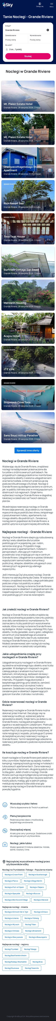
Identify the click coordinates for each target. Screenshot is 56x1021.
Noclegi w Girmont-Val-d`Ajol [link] (16, 912)
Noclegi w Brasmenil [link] (33, 931)
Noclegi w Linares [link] (12, 918)
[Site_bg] (24, 983)
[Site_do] (41, 990)
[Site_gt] (28, 996)
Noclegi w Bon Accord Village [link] (16, 900)
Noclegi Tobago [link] (30, 949)
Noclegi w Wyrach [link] (12, 924)
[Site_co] (32, 990)
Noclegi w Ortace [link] (41, 912)
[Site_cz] (49, 983)
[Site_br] (6, 983)
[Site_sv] (11, 996)
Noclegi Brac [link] (38, 962)
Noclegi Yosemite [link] (32, 968)
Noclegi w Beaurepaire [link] (38, 937)
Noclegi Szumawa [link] (12, 968)
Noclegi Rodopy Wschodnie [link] (16, 962)
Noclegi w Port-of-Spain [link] (14, 887)
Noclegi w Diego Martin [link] (33, 881)
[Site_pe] (32, 983)
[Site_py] (45, 996)
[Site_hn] (36, 996)
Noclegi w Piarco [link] (11, 881)
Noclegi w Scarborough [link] (38, 874)
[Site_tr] (41, 983)
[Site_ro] (15, 983)
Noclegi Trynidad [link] (11, 949)
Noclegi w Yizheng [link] (32, 918)
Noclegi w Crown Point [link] (14, 874)
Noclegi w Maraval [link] (41, 900)
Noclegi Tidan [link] (30, 924)
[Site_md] (6, 990)
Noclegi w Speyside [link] (12, 893)
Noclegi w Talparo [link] (37, 887)
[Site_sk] (15, 990)
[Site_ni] (19, 996)
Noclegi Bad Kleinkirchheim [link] (16, 955)
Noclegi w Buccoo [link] (33, 893)
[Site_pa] (49, 990)
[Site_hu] (24, 990)
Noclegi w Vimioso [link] (12, 931)
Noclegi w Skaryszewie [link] (14, 937)
